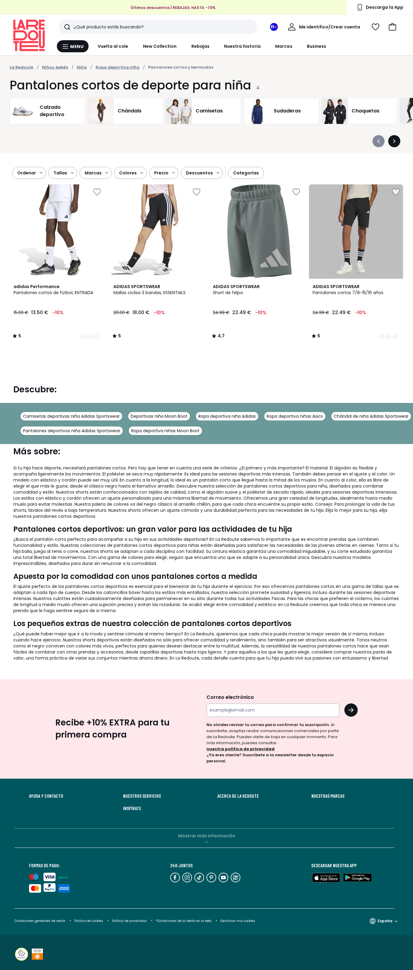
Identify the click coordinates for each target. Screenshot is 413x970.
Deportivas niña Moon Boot (159, 416)
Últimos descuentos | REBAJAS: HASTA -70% (173, 7)
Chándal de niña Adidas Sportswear (371, 416)
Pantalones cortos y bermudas (180, 67)
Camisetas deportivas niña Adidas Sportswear (71, 416)
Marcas (283, 46)
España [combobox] (385, 920)
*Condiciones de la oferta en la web (183, 921)
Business (317, 46)
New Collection (160, 46)
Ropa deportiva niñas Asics (295, 416)
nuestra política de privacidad (241, 749)
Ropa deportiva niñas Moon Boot (165, 431)
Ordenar (26, 173)
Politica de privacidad (130, 921)
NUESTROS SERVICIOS (142, 796)
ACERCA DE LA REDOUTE (238, 796)
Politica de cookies (88, 921)
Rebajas (200, 46)
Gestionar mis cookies (237, 921)
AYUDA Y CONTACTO (46, 796)
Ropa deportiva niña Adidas (227, 416)
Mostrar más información (206, 836)
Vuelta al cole (113, 46)
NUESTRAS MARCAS (327, 796)
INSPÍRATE (132, 808)
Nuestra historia (242, 46)
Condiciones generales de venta (40, 921)
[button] (392, 27)
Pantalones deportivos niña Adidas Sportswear (71, 431)
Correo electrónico (230, 697)
